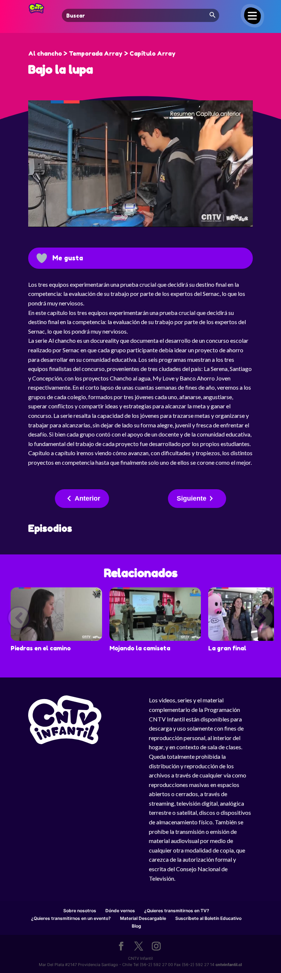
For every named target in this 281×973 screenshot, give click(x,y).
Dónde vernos (120, 910)
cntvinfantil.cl (229, 964)
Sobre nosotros (79, 910)
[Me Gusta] (41, 258)
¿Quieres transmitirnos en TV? (176, 910)
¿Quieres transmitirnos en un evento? (71, 918)
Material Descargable (143, 918)
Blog (136, 926)
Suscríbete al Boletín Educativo (208, 918)
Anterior (87, 498)
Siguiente (191, 498)
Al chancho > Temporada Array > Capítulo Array (102, 53)
